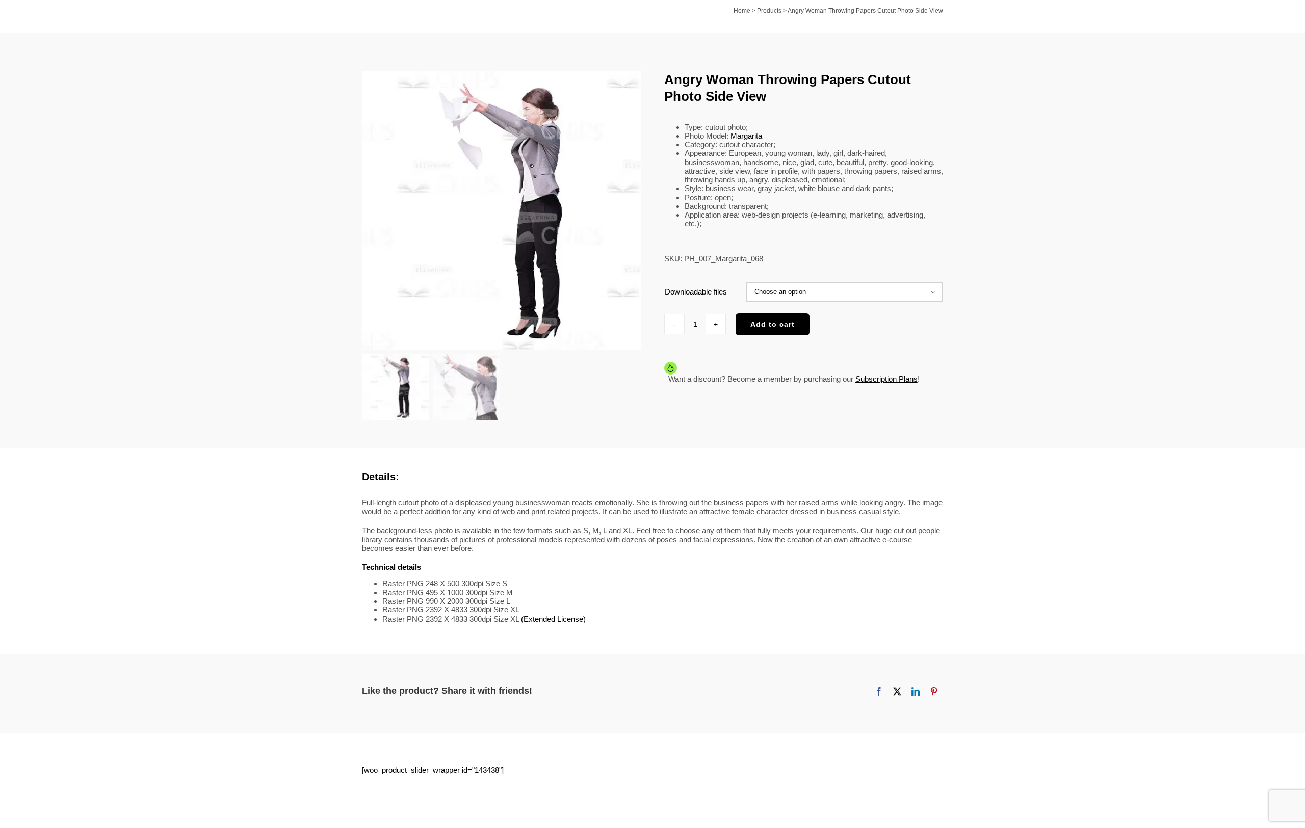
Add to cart (772, 324)
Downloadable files (696, 291)
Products (769, 10)
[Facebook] (879, 691)
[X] (897, 691)
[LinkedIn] (915, 691)
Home (742, 10)
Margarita (746, 135)
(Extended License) (553, 619)
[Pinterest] (934, 691)
